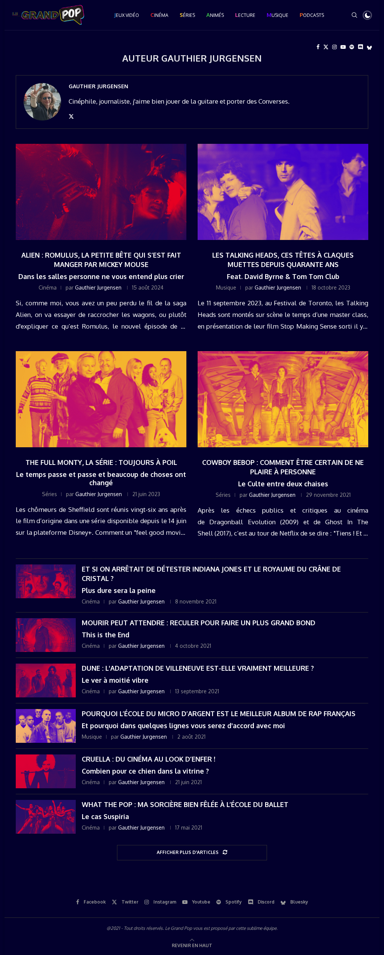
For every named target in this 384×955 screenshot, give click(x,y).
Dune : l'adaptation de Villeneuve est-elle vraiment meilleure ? (198, 668)
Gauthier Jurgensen (98, 86)
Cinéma (159, 14)
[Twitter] (325, 47)
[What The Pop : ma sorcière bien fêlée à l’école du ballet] (46, 817)
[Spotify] (352, 47)
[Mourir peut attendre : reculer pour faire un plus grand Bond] (46, 635)
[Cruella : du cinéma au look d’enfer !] (46, 771)
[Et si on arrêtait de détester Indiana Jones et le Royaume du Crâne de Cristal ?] (46, 581)
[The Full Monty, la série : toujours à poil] (101, 399)
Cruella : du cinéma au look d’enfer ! (148, 759)
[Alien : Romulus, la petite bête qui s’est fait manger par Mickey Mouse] (101, 192)
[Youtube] (343, 47)
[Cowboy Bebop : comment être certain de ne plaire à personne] (283, 399)
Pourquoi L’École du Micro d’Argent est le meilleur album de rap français (219, 713)
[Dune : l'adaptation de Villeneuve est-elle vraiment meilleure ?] (46, 680)
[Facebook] (318, 47)
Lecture (245, 14)
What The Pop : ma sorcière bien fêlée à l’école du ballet (185, 804)
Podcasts (312, 14)
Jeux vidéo (126, 14)
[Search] (354, 15)
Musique (277, 14)
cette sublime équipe (256, 928)
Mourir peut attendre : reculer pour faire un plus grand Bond (198, 623)
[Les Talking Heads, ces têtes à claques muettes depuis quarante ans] (283, 192)
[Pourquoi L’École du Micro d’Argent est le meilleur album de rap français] (46, 726)
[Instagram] (334, 47)
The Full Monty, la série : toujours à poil (101, 462)
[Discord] (360, 47)
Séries (187, 14)
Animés (215, 14)
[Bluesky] (369, 47)
